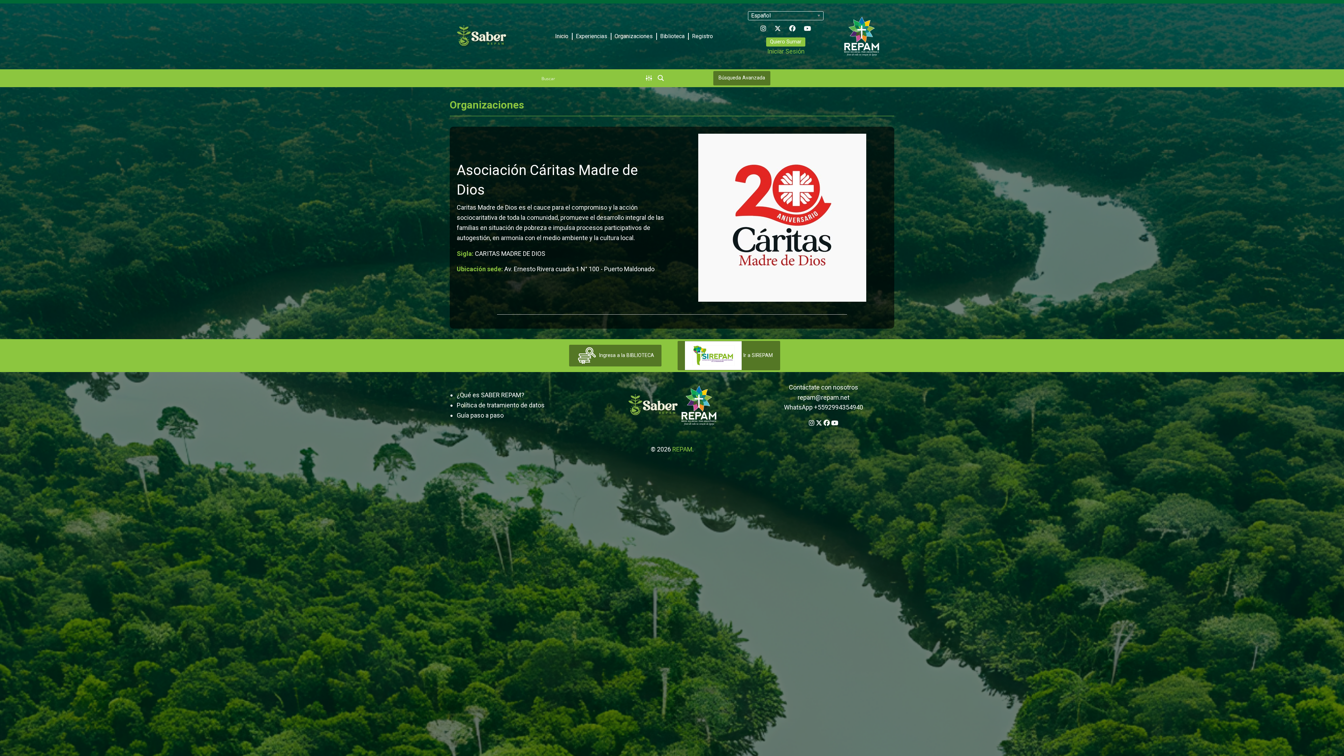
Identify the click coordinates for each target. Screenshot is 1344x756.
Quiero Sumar (786, 42)
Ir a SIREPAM (757, 355)
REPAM (682, 449)
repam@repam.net (823, 397)
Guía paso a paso (480, 415)
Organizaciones (634, 36)
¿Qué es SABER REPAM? (490, 395)
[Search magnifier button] (661, 78)
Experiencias (591, 36)
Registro (702, 36)
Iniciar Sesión (786, 51)
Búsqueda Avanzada (742, 78)
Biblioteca (672, 36)
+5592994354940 (838, 407)
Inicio (561, 36)
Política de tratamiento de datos (501, 405)
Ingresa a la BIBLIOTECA (625, 355)
